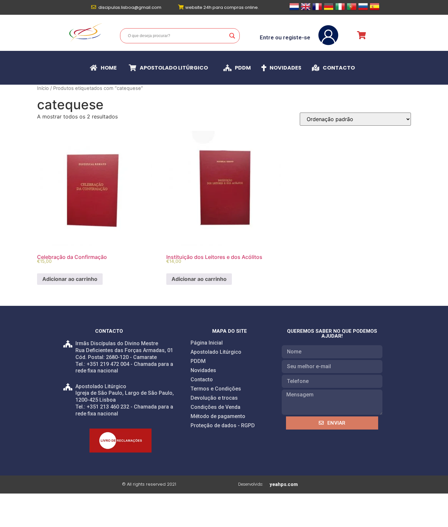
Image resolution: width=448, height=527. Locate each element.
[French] (317, 9)
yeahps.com (284, 484)
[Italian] (340, 9)
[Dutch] (294, 9)
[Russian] (363, 9)
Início (43, 88)
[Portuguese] (351, 9)
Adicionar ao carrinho (69, 279)
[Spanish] (374, 9)
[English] (306, 9)
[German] (329, 9)
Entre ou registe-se (285, 37)
